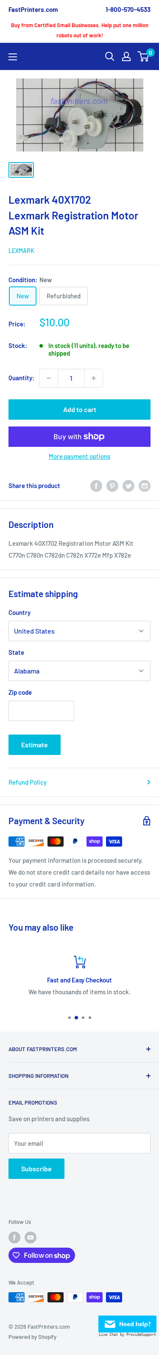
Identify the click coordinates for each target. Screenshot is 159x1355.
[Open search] (109, 56)
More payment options (79, 456)
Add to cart (79, 409)
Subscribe (36, 1168)
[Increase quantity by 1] (94, 378)
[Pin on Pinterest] (112, 485)
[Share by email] (145, 485)
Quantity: (21, 378)
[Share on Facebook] (96, 485)
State (16, 652)
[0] (143, 56)
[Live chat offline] (127, 1321)
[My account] (126, 56)
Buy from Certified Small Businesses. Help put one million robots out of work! (79, 30)
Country (19, 612)
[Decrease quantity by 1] (49, 378)
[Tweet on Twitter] (128, 485)
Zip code (20, 692)
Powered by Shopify (32, 1336)
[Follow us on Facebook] (14, 1237)
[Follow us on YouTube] (30, 1237)
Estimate (34, 745)
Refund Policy (27, 782)
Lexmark (21, 250)
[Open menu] (12, 56)
